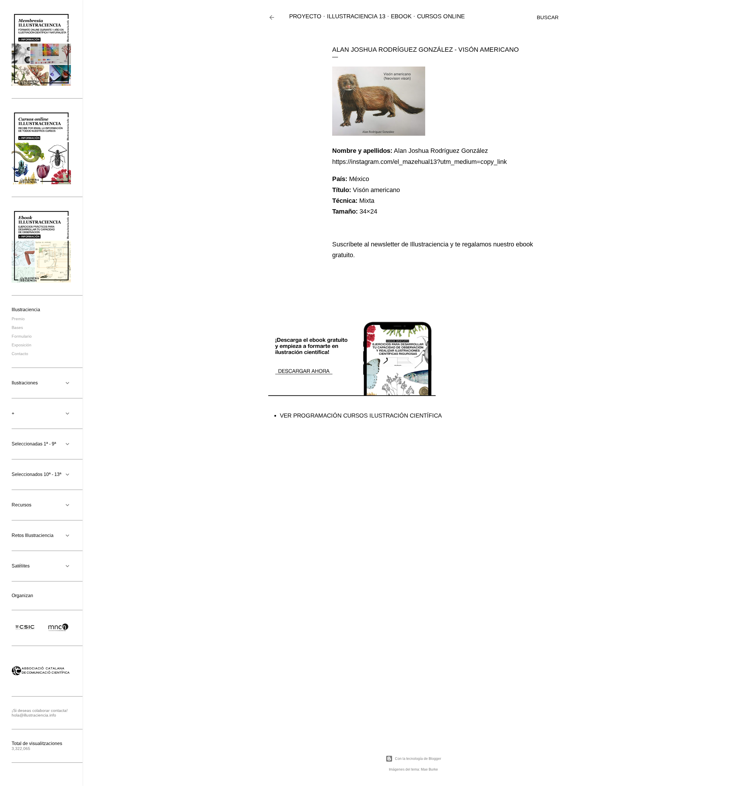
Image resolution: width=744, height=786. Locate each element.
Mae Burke (429, 769)
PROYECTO (305, 16)
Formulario (22, 336)
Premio (18, 318)
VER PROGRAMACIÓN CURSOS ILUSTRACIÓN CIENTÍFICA (361, 415)
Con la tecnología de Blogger (418, 759)
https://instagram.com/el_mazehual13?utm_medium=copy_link (419, 161)
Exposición (21, 345)
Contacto (20, 353)
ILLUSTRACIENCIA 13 (356, 16)
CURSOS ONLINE (441, 16)
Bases (17, 327)
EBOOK (401, 16)
